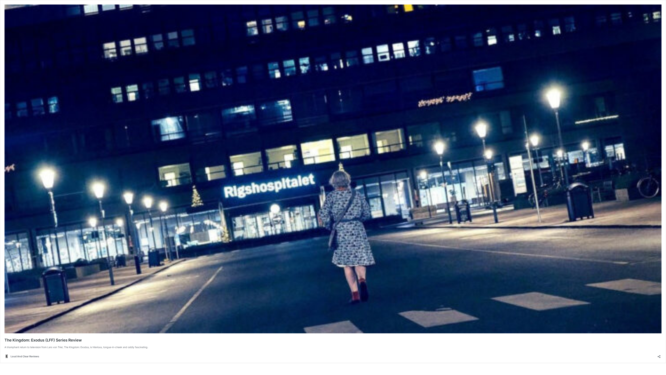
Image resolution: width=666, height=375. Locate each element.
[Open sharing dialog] (659, 355)
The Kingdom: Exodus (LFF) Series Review (43, 340)
